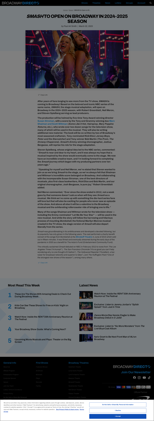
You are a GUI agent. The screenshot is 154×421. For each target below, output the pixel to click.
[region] (77, 410)
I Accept (118, 416)
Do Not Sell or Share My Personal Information (118, 404)
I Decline (118, 410)
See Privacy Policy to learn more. (67, 409)
